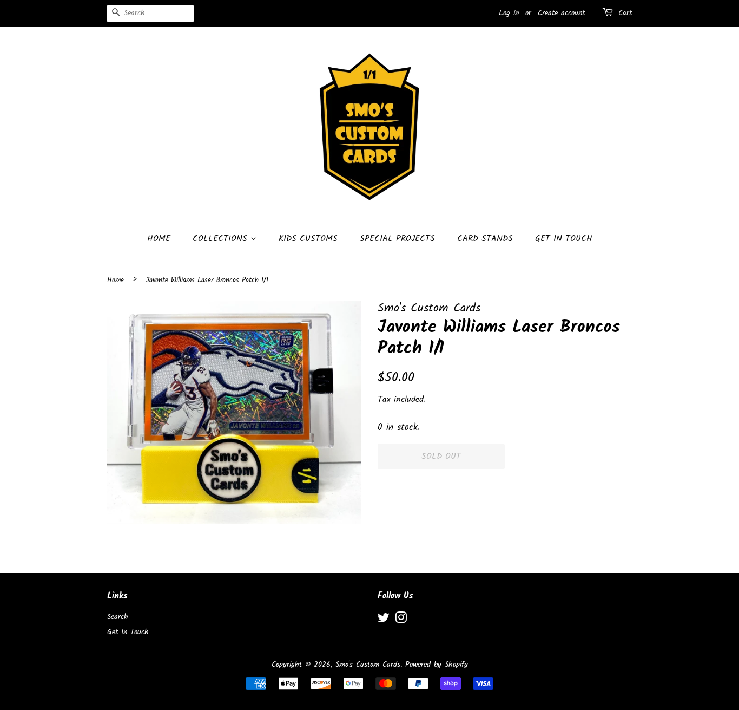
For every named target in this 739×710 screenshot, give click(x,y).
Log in (509, 13)
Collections (221, 238)
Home (158, 238)
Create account (561, 13)
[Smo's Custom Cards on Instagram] (401, 620)
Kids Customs (308, 238)
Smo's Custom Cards (367, 665)
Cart (625, 13)
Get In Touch (563, 238)
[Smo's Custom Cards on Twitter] (384, 620)
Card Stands (485, 238)
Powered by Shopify (436, 665)
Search (117, 617)
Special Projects (397, 238)
